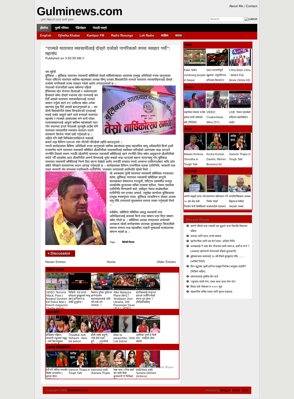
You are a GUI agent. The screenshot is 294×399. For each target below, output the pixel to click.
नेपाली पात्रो (100, 28)
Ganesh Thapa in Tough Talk (79, 371)
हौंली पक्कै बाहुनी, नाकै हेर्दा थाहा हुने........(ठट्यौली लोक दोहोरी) (99, 339)
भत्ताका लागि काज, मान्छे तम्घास (205, 236)
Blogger (225, 390)
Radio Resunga (122, 35)
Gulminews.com (79, 11)
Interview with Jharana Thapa (100, 371)
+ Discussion (59, 253)
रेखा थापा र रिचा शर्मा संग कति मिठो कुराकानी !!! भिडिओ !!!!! (123, 374)
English (45, 35)
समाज (178, 35)
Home (111, 262)
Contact (251, 6)
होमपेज (44, 28)
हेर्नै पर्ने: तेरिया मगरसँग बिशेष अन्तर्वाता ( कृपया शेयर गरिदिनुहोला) (57, 374)
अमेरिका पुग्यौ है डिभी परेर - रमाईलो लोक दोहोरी (146, 338)
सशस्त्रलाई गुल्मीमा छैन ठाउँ (204, 276)
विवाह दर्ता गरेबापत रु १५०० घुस (206, 286)
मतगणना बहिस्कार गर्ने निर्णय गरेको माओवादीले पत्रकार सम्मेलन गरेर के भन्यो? (217, 204)
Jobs (245, 390)
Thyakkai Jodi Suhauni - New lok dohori (77, 338)
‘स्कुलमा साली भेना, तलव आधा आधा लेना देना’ (213, 281)
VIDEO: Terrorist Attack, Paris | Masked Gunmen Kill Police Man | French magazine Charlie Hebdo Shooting (57, 302)
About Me (236, 6)
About (236, 390)
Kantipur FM (95, 35)
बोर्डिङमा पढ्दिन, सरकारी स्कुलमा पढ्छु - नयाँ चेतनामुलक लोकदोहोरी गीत (56, 339)
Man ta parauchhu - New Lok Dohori (124, 338)
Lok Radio (147, 35)
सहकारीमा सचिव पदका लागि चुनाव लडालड (211, 291)
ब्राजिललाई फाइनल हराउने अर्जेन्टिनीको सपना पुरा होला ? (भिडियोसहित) (146, 297)
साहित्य (164, 35)
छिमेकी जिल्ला (128, 242)
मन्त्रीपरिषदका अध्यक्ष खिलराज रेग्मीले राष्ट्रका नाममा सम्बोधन (239, 204)
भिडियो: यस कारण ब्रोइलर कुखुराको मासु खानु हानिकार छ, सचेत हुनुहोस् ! (79, 297)
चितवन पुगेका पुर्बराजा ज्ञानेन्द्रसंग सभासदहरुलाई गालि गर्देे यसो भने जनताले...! (101, 299)
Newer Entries (55, 262)
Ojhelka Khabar (69, 35)
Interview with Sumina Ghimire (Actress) (146, 373)
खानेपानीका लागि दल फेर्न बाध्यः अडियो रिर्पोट (212, 241)
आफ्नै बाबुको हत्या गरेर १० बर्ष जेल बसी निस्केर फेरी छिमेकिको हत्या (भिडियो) (195, 204)
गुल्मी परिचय (62, 28)
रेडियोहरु (81, 28)
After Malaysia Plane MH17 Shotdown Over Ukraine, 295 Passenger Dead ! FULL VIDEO (124, 300)
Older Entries (166, 262)
